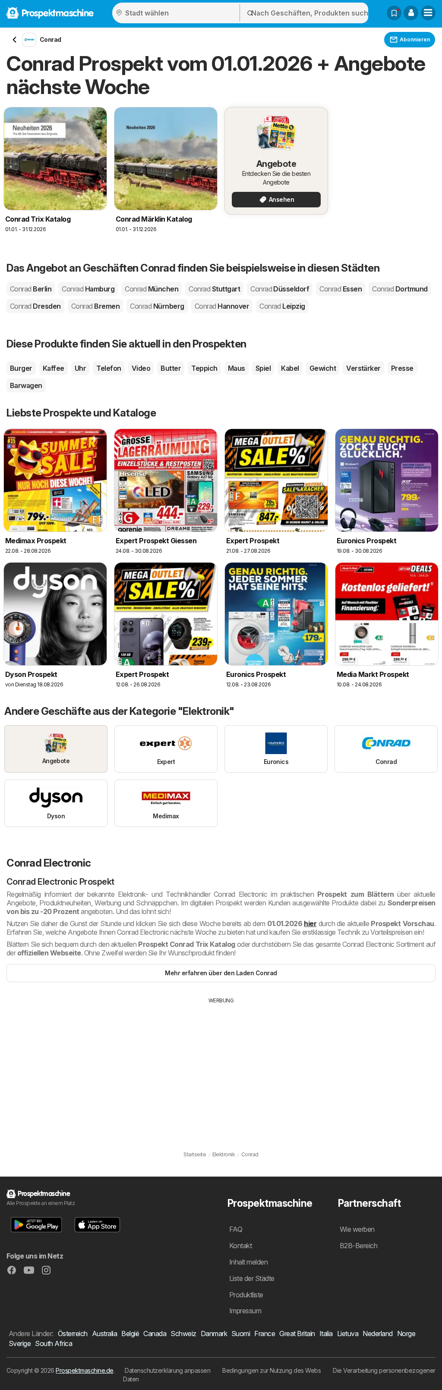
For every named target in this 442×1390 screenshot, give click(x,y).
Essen (340, 289)
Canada (154, 1333)
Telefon (108, 368)
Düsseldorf (279, 289)
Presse (402, 368)
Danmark (214, 1333)
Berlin (30, 289)
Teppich (204, 368)
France (264, 1333)
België (130, 1333)
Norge (406, 1333)
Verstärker (363, 368)
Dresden (35, 306)
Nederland (377, 1333)
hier (310, 923)
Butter (171, 368)
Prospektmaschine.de (84, 1370)
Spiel (263, 368)
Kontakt (240, 1245)
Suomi (240, 1333)
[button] (411, 13)
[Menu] (428, 13)
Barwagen (26, 385)
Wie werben (357, 1229)
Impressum (245, 1310)
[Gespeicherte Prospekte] (394, 13)
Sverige (20, 1343)
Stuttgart (214, 289)
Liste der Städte (252, 1278)
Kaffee (53, 368)
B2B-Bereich (358, 1245)
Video (141, 368)
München (151, 289)
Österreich (73, 1333)
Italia (326, 1333)
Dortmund (399, 289)
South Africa (53, 1343)
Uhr (80, 368)
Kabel (290, 368)
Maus (236, 368)
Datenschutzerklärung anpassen (167, 1370)
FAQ (235, 1229)
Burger (21, 368)
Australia (104, 1333)
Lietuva (347, 1333)
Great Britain (297, 1333)
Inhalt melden (248, 1262)
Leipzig (282, 306)
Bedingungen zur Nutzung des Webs (271, 1370)
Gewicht (322, 368)
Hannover (222, 306)
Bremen (95, 306)
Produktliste (246, 1294)
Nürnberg (157, 306)
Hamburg (88, 289)
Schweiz (183, 1333)
